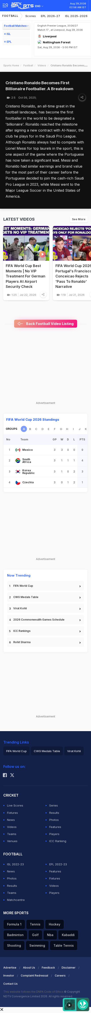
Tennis (35, 924)
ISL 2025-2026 (76, 16)
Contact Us (10, 983)
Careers (60, 975)
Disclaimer (69, 967)
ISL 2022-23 (15, 864)
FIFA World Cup (23, 585)
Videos (42, 65)
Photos (54, 820)
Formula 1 (14, 924)
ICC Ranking (57, 841)
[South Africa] (17, 460)
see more (78, 219)
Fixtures (12, 812)
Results (54, 812)
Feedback (48, 967)
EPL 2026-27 (50, 16)
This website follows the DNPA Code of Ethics (33, 991)
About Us (29, 967)
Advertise (9, 967)
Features (55, 827)
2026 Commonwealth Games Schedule (38, 619)
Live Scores (15, 805)
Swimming (37, 945)
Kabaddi (68, 935)
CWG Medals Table (25, 597)
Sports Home (11, 65)
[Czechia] (17, 482)
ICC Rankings (21, 631)
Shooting (14, 945)
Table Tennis (63, 945)
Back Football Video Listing (49, 323)
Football (10, 15)
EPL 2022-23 (58, 864)
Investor (8, 975)
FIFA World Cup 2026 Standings (32, 419)
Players (54, 834)
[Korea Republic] (17, 471)
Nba (50, 935)
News (11, 820)
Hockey (54, 924)
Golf (35, 935)
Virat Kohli (20, 608)
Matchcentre (16, 900)
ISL (9, 34)
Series (53, 805)
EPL (9, 41)
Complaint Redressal (34, 975)
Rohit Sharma (21, 642)
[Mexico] (17, 449)
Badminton (15, 935)
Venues (12, 841)
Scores (30, 16)
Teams (11, 834)
